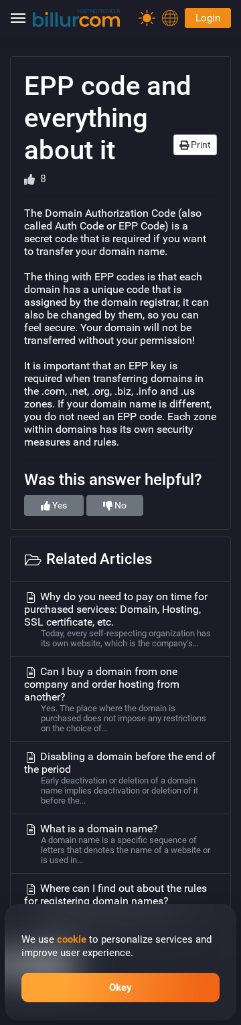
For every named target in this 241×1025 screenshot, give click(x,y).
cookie (71, 939)
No (119, 505)
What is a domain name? (123, 843)
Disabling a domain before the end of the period (120, 778)
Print (200, 144)
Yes (58, 505)
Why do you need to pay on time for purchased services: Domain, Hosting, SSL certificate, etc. (117, 619)
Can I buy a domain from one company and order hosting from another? (115, 699)
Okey (120, 988)
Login (207, 18)
